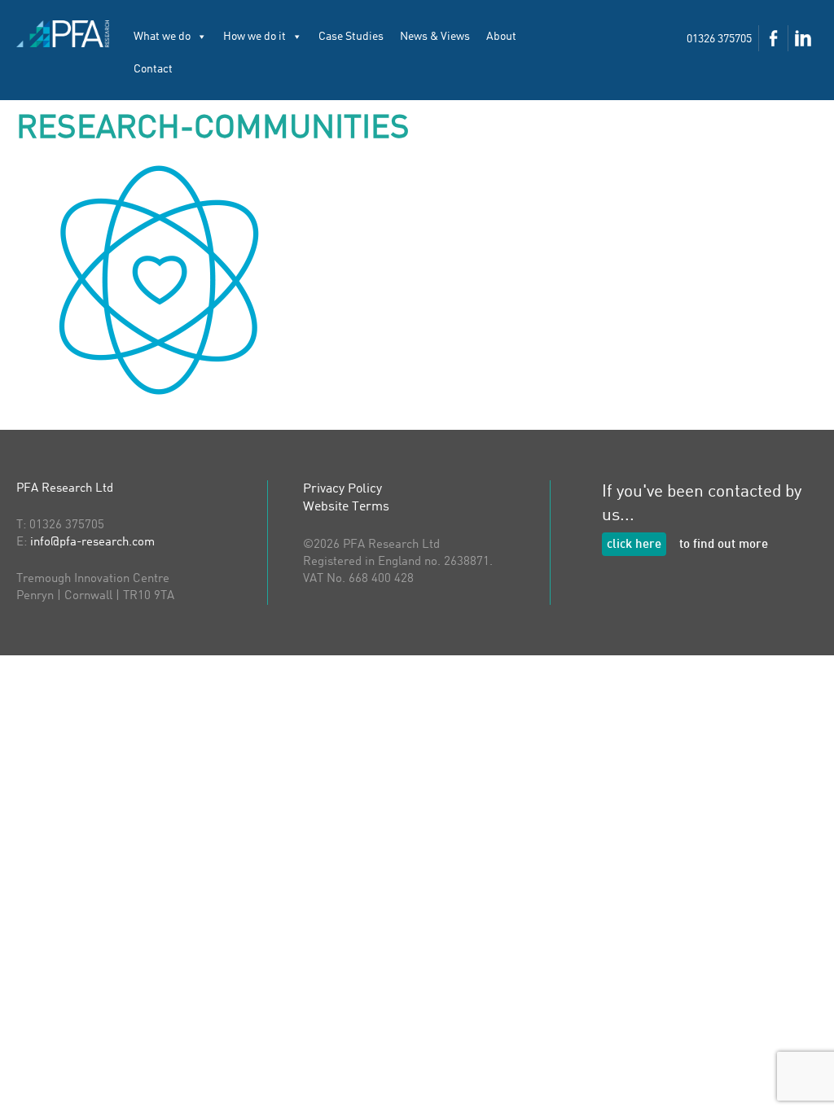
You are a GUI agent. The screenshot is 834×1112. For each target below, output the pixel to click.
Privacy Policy (342, 489)
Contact (153, 69)
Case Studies (351, 36)
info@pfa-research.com (92, 542)
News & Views (435, 36)
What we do (162, 36)
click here (634, 545)
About (501, 36)
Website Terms (346, 507)
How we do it (254, 36)
